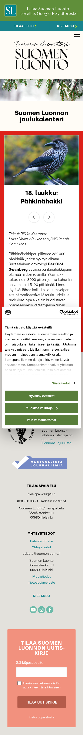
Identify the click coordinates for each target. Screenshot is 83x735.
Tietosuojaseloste (41, 582)
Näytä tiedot (61, 383)
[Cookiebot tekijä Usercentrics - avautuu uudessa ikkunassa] (59, 312)
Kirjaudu (41, 596)
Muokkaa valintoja (39, 408)
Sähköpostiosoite (29, 663)
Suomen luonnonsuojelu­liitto (56, 440)
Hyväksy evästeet (41, 396)
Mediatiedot (41, 576)
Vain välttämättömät (41, 420)
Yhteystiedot (41, 546)
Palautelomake (41, 540)
